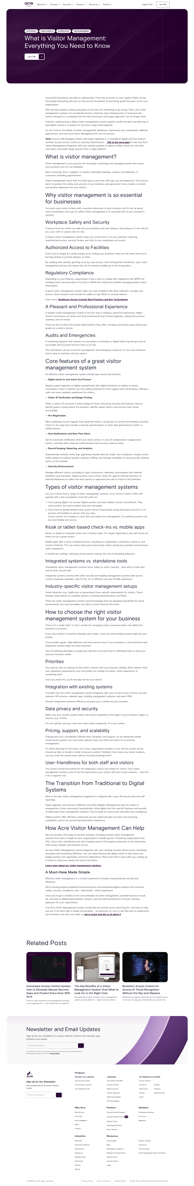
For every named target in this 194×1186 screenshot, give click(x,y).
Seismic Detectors (113, 1093)
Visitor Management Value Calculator (152, 1153)
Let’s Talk (162, 4)
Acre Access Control (82, 1081)
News (77, 1125)
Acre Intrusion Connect (83, 1085)
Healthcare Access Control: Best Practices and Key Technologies (93, 299)
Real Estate (79, 1161)
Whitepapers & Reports (115, 1149)
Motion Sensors (112, 1089)
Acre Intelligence (81, 1120)
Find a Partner (112, 1129)
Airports (78, 1165)
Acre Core (78, 1116)
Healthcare (79, 1153)
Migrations (142, 1120)
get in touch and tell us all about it (102, 914)
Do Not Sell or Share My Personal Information (149, 1181)
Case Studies (111, 1141)
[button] (42, 4)
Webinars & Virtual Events (116, 1153)
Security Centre (112, 1161)
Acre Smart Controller (115, 1081)
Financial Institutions (82, 1145)
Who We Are (79, 1112)
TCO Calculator (144, 1149)
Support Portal (112, 1121)
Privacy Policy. (55, 1053)
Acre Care (142, 1116)
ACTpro (142, 1093)
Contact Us (143, 1145)
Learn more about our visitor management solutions (73, 865)
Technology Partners (114, 1125)
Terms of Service (104, 1181)
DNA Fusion (143, 1089)
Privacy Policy (87, 1181)
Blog (108, 1145)
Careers (78, 1129)
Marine (77, 1169)
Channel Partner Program (116, 1112)
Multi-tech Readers (114, 1097)
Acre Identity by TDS (82, 1089)
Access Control (144, 1081)
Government (79, 1149)
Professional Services (146, 1112)
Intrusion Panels (113, 1085)
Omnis (141, 1097)
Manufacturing (80, 1157)
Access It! (142, 1085)
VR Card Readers (113, 1101)
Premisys (157, 1089)
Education (78, 1141)
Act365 (156, 1085)
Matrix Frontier (159, 1093)
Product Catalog (144, 1141)
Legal (109, 1165)
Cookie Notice (120, 1181)
